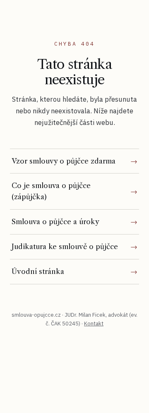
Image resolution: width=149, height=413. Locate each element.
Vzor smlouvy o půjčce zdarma (63, 161)
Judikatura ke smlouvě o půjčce (65, 246)
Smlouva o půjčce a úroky (55, 221)
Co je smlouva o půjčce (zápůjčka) (51, 191)
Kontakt (93, 323)
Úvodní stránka (38, 271)
